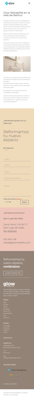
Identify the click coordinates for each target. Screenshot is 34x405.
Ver (10, 201)
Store (5, 307)
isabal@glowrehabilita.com (16, 242)
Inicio (5, 302)
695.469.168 (6, 352)
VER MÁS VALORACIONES (10, 384)
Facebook (6, 328)
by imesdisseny (14, 394)
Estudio (5, 304)
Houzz (5, 332)
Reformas (6, 309)
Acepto (8, 201)
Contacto (6, 317)
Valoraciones (7, 313)
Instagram (6, 326)
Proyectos (6, 311)
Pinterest (6, 330)
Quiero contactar (13, 273)
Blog (4, 315)
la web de (23, 77)
